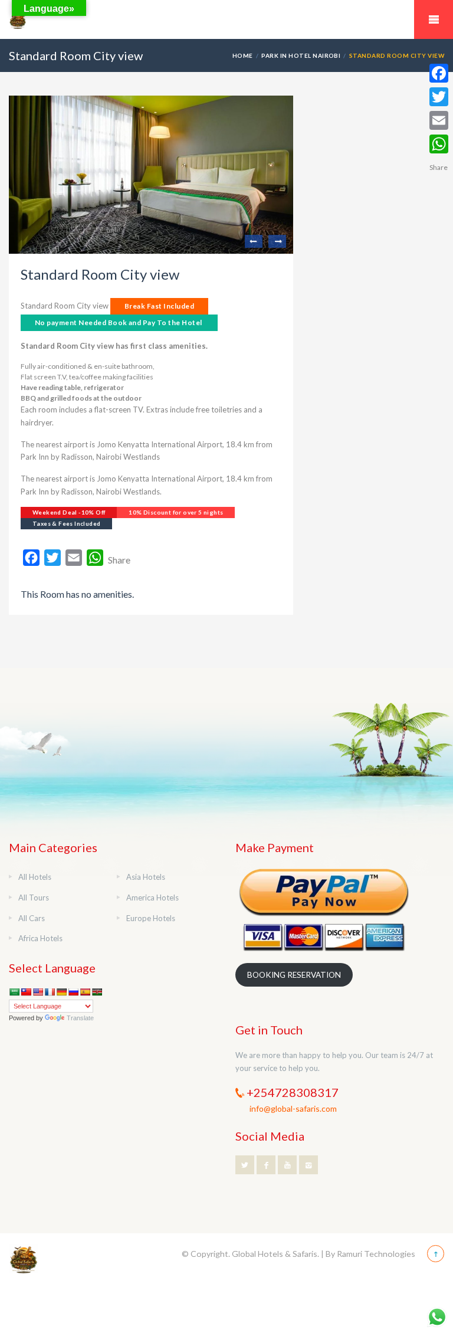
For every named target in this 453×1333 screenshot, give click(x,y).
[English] (37, 992)
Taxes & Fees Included (66, 523)
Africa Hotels (40, 938)
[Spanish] (85, 992)
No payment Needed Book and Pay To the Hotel (118, 322)
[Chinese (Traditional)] (26, 992)
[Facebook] (439, 73)
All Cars (31, 918)
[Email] (439, 120)
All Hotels (34, 877)
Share (119, 559)
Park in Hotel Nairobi (300, 55)
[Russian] (73, 992)
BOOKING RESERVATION (294, 975)
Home (242, 55)
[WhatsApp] (439, 144)
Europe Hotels (150, 918)
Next (277, 241)
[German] (61, 992)
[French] (49, 992)
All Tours (33, 897)
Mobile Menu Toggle (433, 19)
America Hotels (152, 897)
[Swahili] (96, 992)
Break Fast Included (159, 306)
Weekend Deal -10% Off (68, 512)
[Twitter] (439, 97)
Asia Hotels (145, 877)
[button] (151, 534)
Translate (80, 1017)
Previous (253, 241)
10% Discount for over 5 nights (176, 512)
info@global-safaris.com (293, 1108)
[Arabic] (14, 992)
